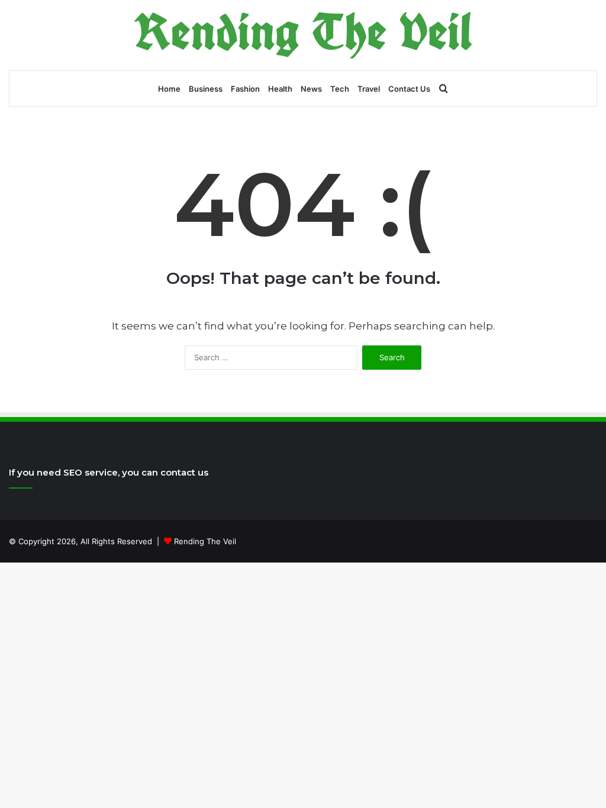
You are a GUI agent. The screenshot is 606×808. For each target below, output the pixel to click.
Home (169, 88)
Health (280, 88)
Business (206, 88)
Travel (368, 88)
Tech (339, 88)
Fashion (245, 88)
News (311, 88)
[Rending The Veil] (303, 35)
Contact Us (409, 88)
